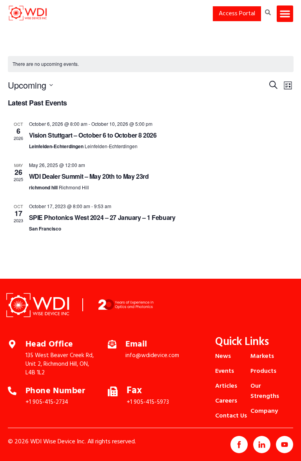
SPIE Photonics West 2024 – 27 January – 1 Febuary (102, 217)
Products (263, 371)
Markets (262, 356)
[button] (285, 13)
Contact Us (231, 416)
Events (224, 371)
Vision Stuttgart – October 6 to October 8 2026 (93, 135)
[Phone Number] (12, 390)
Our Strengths (264, 391)
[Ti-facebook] (239, 444)
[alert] (151, 64)
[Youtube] (284, 444)
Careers (226, 401)
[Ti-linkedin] (261, 444)
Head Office (49, 344)
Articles (226, 386)
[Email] (112, 343)
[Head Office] (12, 343)
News (223, 356)
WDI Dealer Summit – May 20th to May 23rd (89, 176)
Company (264, 411)
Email (136, 344)
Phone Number (55, 391)
